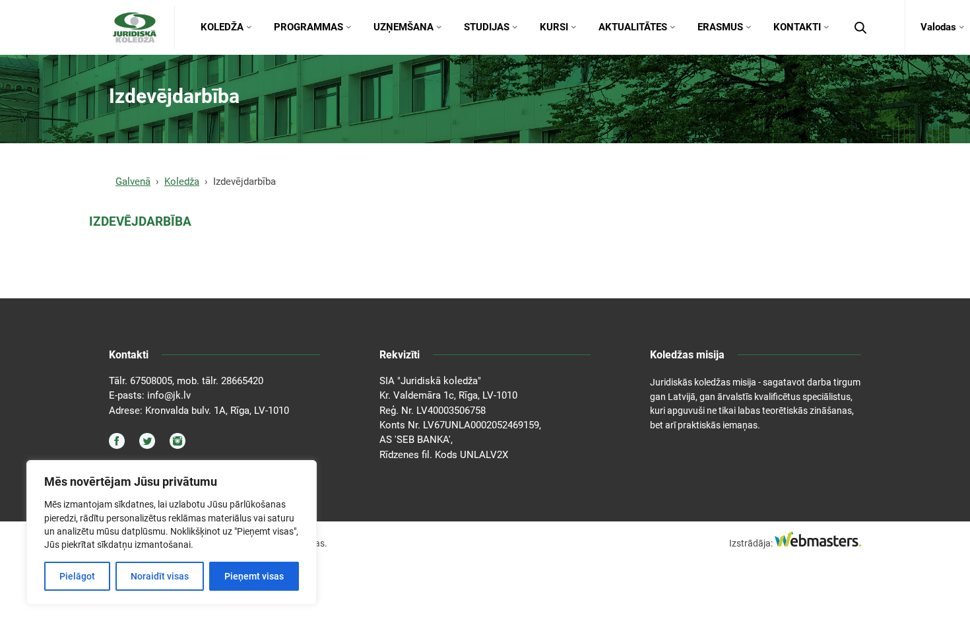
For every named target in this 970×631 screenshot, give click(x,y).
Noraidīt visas (160, 576)
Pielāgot (77, 576)
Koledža (181, 181)
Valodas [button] (938, 27)
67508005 (151, 381)
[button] (860, 27)
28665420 (242, 381)
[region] (171, 532)
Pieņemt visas (254, 576)
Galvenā (132, 181)
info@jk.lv (169, 395)
